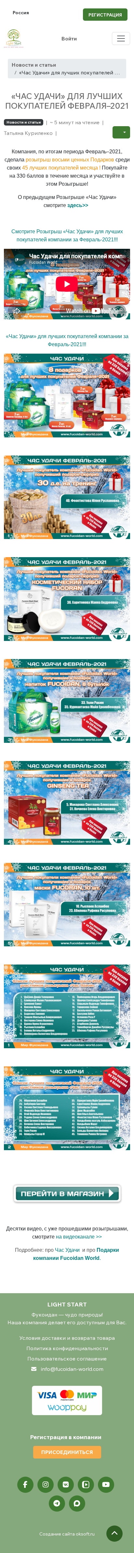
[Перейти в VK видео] (86, 1485)
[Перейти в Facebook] (25, 1485)
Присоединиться (67, 1452)
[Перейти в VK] (66, 1485)
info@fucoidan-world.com (72, 1369)
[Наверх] (114, 1533)
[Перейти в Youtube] (106, 1485)
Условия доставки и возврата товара (67, 1338)
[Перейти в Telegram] (57, 1503)
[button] (121, 132)
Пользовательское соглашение (67, 1358)
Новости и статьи (34, 64)
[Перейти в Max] (77, 1503)
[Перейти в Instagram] (45, 1485)
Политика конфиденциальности (67, 1348)
